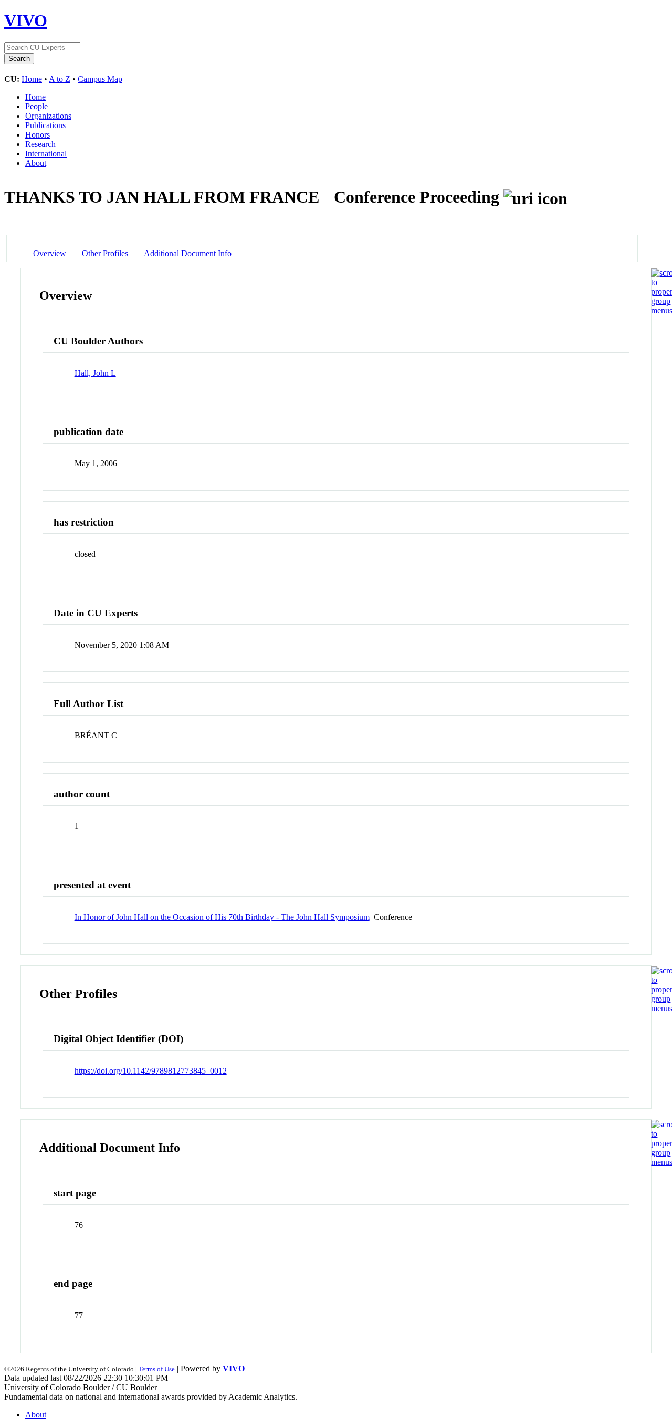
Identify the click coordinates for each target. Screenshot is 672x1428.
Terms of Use (157, 1369)
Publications (45, 125)
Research (40, 144)
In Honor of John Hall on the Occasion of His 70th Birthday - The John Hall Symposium (222, 916)
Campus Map (100, 79)
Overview (49, 253)
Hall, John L (95, 373)
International (46, 153)
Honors (37, 134)
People (36, 106)
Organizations (48, 115)
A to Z (59, 79)
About (35, 163)
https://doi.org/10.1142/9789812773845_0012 (151, 1070)
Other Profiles (105, 253)
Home (32, 79)
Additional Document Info (188, 253)
